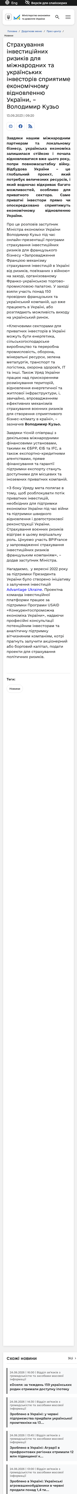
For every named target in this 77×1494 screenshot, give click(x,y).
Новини (14, 688)
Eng (14, 3)
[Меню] (68, 17)
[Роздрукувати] (11, 126)
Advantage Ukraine (24, 589)
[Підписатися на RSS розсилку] (30, 126)
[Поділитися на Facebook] (20, 126)
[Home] (27, 17)
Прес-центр (54, 31)
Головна (12, 31)
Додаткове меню (32, 31)
